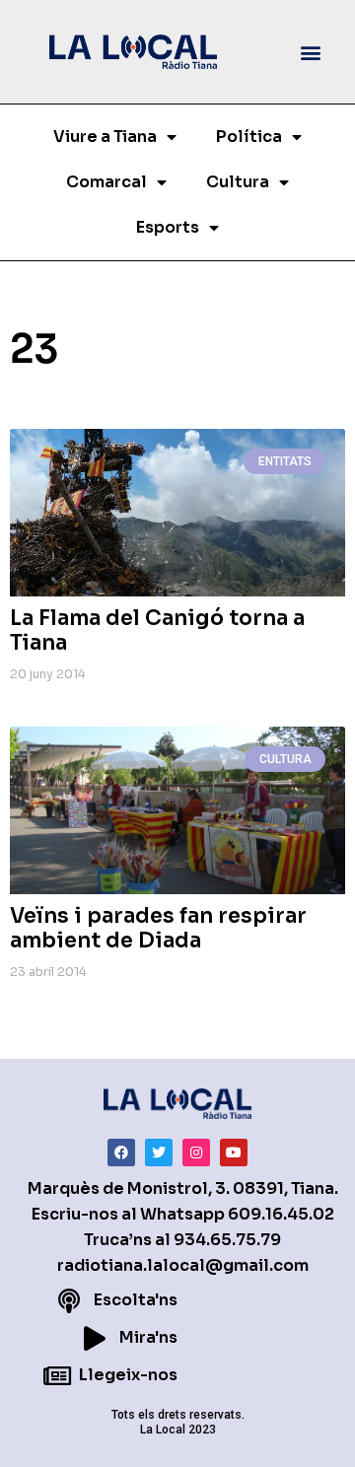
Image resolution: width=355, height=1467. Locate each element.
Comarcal (106, 182)
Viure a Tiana (105, 136)
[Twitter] (159, 1152)
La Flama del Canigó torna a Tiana (157, 630)
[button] (311, 51)
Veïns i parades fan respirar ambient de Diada (158, 928)
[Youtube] (234, 1152)
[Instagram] (196, 1152)
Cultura (237, 182)
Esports (167, 227)
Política (249, 136)
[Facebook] (121, 1152)
